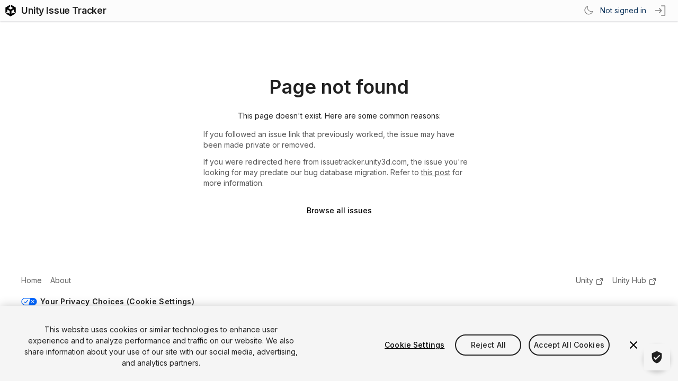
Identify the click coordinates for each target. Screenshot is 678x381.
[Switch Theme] (588, 10)
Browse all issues (339, 210)
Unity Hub (629, 280)
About (60, 280)
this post (435, 172)
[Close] (633, 345)
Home (31, 280)
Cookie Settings (414, 344)
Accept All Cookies (569, 344)
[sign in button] (661, 10)
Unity (584, 280)
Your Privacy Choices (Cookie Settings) (117, 301)
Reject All (488, 344)
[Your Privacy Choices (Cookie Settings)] (657, 357)
